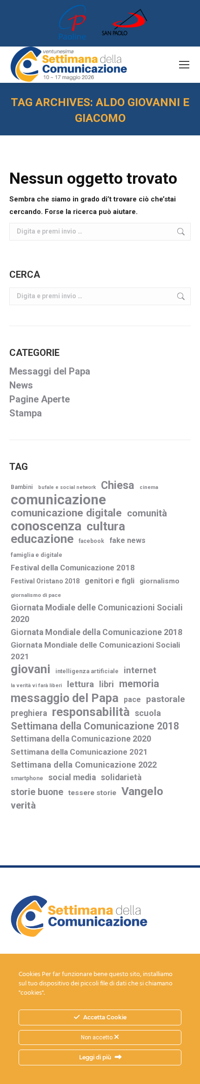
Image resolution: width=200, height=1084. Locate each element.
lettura (80, 684)
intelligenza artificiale (87, 671)
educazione (42, 539)
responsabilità (91, 712)
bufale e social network (67, 487)
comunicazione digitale (66, 513)
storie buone (37, 792)
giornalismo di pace (36, 595)
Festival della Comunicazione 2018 (73, 567)
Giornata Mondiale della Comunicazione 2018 (96, 632)
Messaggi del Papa (49, 371)
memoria (139, 683)
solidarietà (121, 777)
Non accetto (97, 1037)
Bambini (22, 487)
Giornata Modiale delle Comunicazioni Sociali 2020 (97, 613)
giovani (30, 669)
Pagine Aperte (39, 399)
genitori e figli (109, 580)
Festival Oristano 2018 (45, 581)
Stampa (25, 413)
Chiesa (117, 485)
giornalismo (160, 581)
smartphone (27, 778)
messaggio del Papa (65, 698)
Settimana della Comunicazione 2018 (95, 726)
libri (106, 684)
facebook (91, 541)
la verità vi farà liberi (36, 686)
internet (140, 670)
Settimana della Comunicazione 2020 (81, 738)
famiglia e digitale (36, 554)
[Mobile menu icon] (184, 64)
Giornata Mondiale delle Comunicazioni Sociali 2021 (95, 650)
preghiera (29, 713)
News (21, 385)
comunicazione (58, 500)
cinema (149, 487)
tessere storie (92, 793)
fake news (127, 540)
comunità (147, 513)
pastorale (165, 699)
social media (72, 777)
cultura (106, 526)
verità (23, 805)
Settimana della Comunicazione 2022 (84, 765)
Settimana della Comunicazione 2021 (79, 751)
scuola (148, 713)
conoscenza (46, 526)
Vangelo (142, 791)
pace (132, 699)
